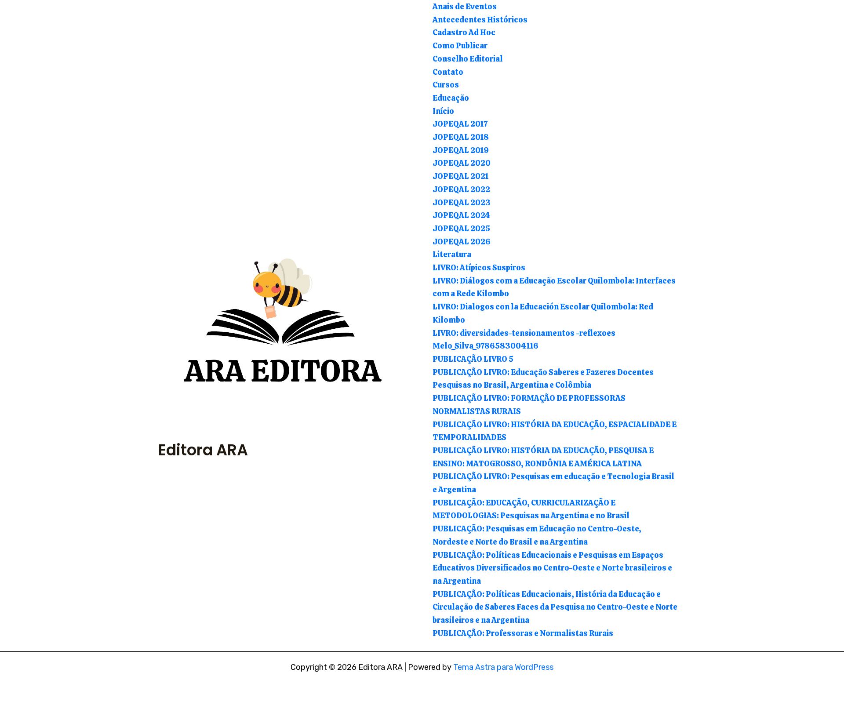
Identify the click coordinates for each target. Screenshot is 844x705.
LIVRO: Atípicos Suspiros (479, 267)
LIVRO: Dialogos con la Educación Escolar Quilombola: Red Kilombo (543, 313)
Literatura (452, 254)
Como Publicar (460, 45)
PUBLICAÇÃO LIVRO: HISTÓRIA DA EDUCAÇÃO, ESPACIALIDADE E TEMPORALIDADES (555, 431)
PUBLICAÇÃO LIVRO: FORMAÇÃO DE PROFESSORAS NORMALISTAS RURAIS (529, 404)
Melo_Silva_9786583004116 (485, 346)
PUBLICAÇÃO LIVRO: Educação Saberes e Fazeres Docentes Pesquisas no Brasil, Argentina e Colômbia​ (543, 378)
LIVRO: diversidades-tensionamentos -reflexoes (524, 333)
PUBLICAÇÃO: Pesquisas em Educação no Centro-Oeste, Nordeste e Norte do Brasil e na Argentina (537, 535)
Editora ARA (203, 450)
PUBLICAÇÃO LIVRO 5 (473, 359)
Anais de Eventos (465, 6)
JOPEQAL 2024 (462, 215)
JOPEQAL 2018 (461, 137)
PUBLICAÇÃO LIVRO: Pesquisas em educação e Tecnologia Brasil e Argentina (553, 482)
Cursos (446, 85)
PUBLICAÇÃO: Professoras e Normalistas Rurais (523, 633)
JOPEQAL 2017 (460, 124)
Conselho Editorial (468, 59)
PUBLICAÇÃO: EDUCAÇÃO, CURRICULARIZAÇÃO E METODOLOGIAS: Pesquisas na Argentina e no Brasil (531, 509)
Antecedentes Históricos (480, 20)
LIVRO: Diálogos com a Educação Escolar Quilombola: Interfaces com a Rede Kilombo (554, 287)
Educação (451, 98)
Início (443, 111)
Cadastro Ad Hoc (464, 32)
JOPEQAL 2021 (461, 176)
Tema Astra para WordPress (503, 667)
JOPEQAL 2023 (462, 202)
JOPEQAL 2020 (462, 163)
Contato (448, 72)
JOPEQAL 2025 (461, 228)
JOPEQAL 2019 (461, 150)
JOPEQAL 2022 (461, 189)
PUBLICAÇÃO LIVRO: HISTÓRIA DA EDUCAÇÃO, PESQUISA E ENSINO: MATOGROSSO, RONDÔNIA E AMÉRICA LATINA (543, 457)
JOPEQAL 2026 (462, 241)
